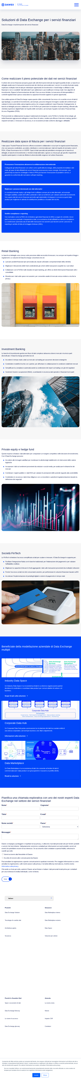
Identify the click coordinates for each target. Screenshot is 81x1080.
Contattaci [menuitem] (48, 1026)
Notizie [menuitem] (47, 1011)
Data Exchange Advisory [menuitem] (12, 1011)
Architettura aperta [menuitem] (10, 928)
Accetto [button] (36, 1075)
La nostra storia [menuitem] (49, 1003)
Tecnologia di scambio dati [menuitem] (13, 920)
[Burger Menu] (76, 4)
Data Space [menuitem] (48, 928)
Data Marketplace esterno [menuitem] (53, 920)
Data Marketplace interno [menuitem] (52, 912)
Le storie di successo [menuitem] (11, 1018)
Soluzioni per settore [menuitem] (51, 936)
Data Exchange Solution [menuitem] (12, 912)
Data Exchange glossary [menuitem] (12, 1026)
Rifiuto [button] (45, 1075)
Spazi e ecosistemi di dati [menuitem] (13, 1003)
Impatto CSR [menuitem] (49, 1018)
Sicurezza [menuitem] (8, 936)
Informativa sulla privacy (10, 866)
